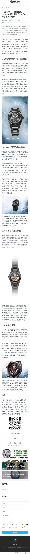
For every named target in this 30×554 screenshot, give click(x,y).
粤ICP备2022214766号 (18, 547)
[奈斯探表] (15, 2)
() (16, 438)
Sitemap (15, 544)
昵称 (4, 503)
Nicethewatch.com (16, 548)
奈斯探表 (12, 547)
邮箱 (4, 507)
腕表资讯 (5, 20)
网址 (4, 511)
